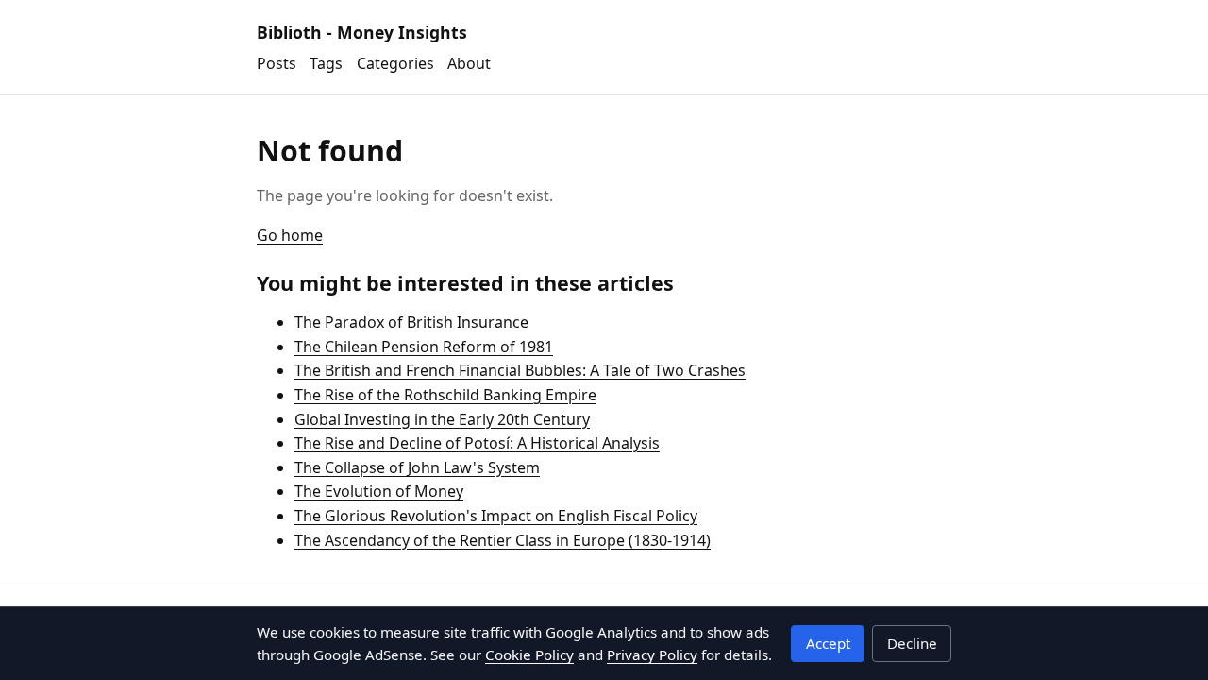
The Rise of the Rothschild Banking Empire (445, 394)
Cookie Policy (529, 654)
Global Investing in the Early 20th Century (442, 419)
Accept (828, 643)
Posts (276, 63)
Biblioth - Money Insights (362, 32)
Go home (290, 235)
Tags (326, 63)
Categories (395, 63)
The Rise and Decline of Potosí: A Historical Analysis (477, 443)
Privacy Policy (652, 654)
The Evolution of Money (378, 491)
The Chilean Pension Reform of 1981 (423, 346)
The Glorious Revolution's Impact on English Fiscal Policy (495, 515)
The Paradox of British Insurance (411, 322)
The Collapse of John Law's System (417, 467)
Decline (912, 643)
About (469, 63)
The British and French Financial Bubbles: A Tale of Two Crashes (520, 370)
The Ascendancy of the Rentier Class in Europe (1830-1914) (502, 540)
